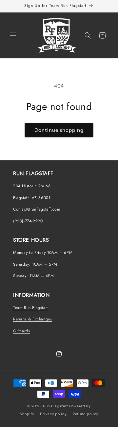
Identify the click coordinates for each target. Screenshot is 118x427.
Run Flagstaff (55, 406)
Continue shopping (59, 130)
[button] (13, 35)
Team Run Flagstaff (30, 308)
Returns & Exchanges (32, 319)
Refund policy (85, 414)
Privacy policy (53, 414)
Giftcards (21, 331)
